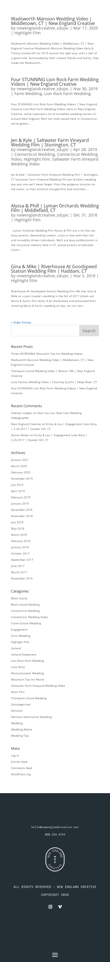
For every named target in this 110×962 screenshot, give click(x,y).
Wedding (17, 723)
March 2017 (19, 572)
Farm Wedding (28, 93)
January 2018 (20, 547)
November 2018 (22, 516)
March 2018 (19, 535)
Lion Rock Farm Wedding (67, 93)
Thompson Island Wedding (29, 698)
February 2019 (20, 497)
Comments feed (21, 768)
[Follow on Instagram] (50, 907)
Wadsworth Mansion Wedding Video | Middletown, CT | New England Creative (53, 21)
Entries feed (19, 762)
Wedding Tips (20, 736)
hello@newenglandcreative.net (55, 827)
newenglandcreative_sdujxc (43, 28)
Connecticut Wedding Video (29, 617)
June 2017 (18, 566)
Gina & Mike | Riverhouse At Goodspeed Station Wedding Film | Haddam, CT (54, 268)
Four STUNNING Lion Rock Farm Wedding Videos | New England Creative (55, 81)
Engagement (19, 629)
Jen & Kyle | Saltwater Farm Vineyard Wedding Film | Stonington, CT (50, 142)
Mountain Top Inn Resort (28, 679)
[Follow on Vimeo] (59, 907)
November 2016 (22, 578)
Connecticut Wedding (34, 154)
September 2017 (22, 560)
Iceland (16, 648)
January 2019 (20, 503)
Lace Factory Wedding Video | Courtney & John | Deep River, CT (54, 382)
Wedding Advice (21, 729)
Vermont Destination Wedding (31, 717)
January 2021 (20, 460)
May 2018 (17, 528)
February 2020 (20, 472)
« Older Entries (21, 322)
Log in (15, 755)
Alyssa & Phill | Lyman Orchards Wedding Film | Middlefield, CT (55, 208)
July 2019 (17, 485)
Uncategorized (20, 704)
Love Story (18, 667)
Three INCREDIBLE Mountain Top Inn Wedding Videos (47, 354)
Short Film (18, 692)
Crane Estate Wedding (26, 623)
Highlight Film (27, 32)
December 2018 (21, 510)
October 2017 (20, 553)
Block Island (19, 598)
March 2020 (19, 466)
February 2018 (20, 541)
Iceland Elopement (23, 654)
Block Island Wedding (25, 604)
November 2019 (22, 478)
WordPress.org (20, 774)
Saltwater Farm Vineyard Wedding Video (54, 161)
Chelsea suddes (21, 413)
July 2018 (17, 522)
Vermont (17, 711)
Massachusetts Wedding (27, 673)
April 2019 (18, 491)
